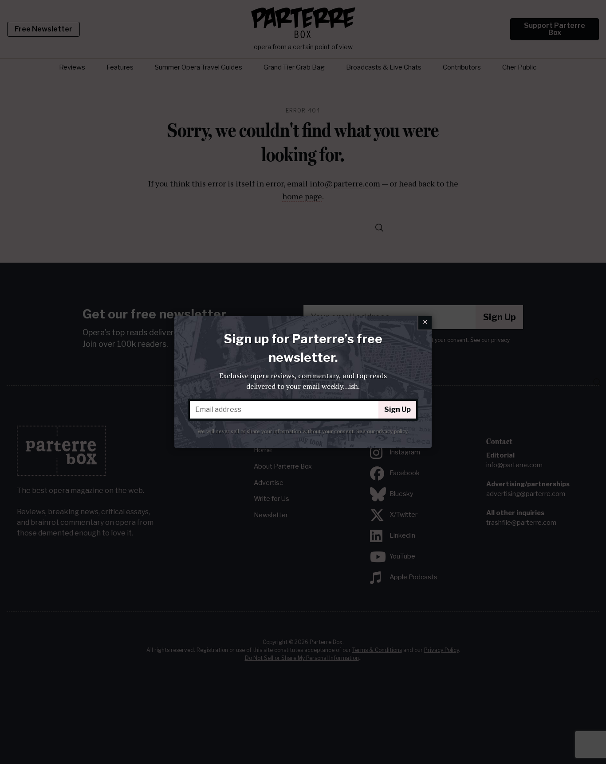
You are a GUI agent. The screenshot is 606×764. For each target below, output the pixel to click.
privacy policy (392, 431)
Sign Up (397, 409)
